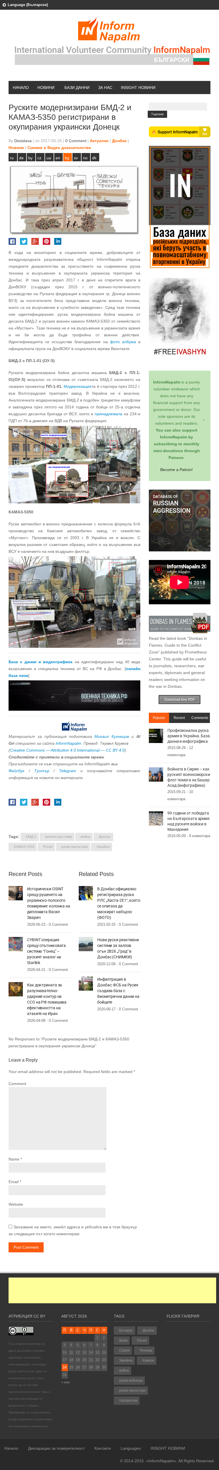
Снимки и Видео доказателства (59, 147)
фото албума (123, 341)
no (85, 158)
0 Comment (75, 140)
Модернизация (78, 386)
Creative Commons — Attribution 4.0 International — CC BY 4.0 (67, 750)
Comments (199, 718)
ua (48, 158)
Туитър (41, 770)
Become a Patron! (176, 469)
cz (39, 158)
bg (67, 158)
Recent (179, 718)
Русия (48, 847)
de (21, 158)
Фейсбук (17, 770)
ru (12, 158)
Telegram (67, 770)
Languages (131, 1448)
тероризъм (128, 1401)
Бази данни (77, 87)
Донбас (119, 140)
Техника (145, 1350)
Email (14, 1181)
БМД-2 (31, 837)
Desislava (23, 140)
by (30, 158)
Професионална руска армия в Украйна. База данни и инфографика (188, 736)
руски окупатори (74, 847)
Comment (17, 1083)
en (58, 158)
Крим (123, 1340)
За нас (105, 87)
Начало (21, 87)
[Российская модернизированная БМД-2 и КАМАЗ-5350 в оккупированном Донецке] (74, 464)
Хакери (148, 1360)
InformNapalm (68, 743)
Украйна (103, 847)
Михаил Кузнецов (111, 736)
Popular (159, 718)
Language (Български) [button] (28, 5)
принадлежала (108, 414)
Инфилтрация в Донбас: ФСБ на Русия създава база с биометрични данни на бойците (118, 990)
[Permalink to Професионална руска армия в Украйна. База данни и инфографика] (156, 735)
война (85, 837)
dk (94, 158)
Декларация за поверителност (56, 1448)
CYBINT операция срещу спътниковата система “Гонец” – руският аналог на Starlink (46, 951)
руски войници (131, 1380)
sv (76, 158)
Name (14, 1159)
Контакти (102, 1448)
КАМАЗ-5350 (24, 847)
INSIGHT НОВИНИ (138, 87)
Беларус (126, 1330)
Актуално (99, 140)
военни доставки (58, 837)
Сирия (124, 1350)
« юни (65, 1382)
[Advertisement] (112, 1290)
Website (16, 1204)
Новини (45, 87)
